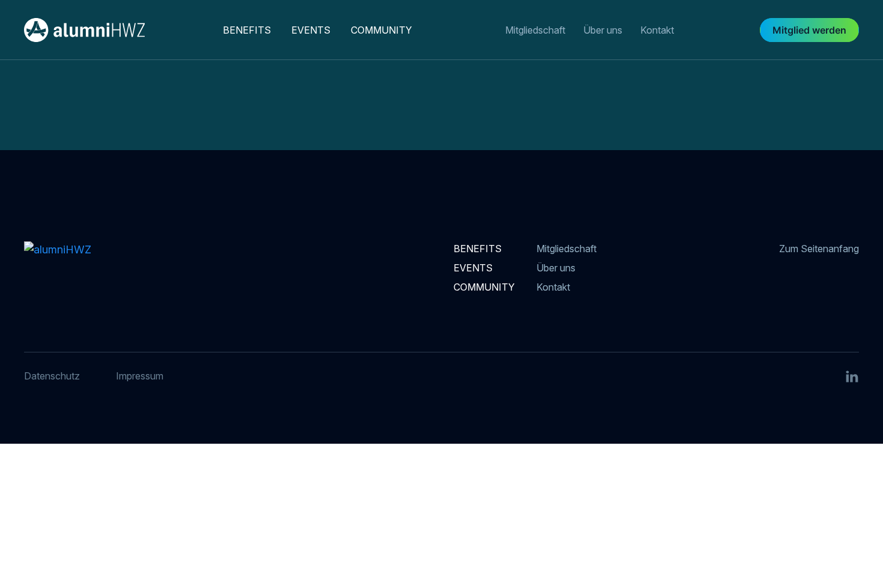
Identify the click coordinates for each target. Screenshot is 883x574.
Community (381, 30)
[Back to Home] (107, 30)
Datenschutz (52, 376)
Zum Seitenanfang (819, 249)
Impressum (139, 376)
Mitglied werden (809, 30)
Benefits (247, 30)
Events (310, 30)
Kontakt (657, 30)
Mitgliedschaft (535, 30)
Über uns (602, 30)
